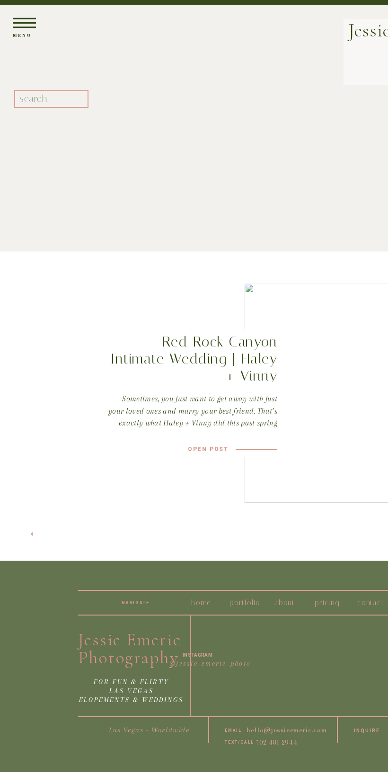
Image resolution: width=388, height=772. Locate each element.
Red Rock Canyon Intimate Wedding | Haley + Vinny (194, 358)
